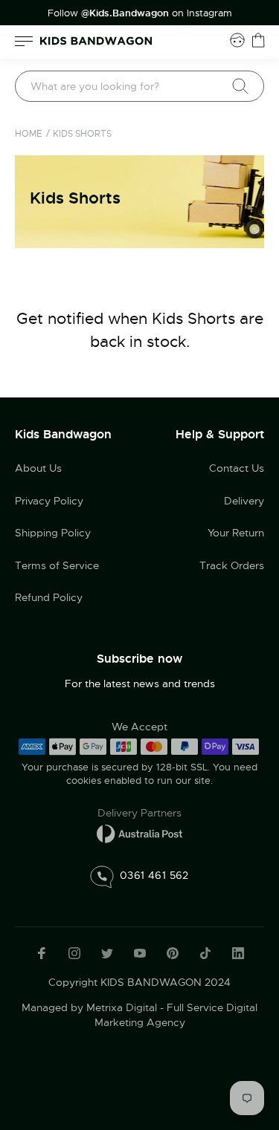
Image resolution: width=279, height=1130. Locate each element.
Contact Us (236, 468)
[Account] (237, 40)
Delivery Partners (139, 812)
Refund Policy (49, 597)
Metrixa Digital (121, 1007)
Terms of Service (57, 565)
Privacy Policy (49, 500)
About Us (38, 468)
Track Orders (231, 565)
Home (28, 134)
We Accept (139, 726)
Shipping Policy (53, 532)
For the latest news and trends (140, 683)
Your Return (236, 532)
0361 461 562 (154, 874)
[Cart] (258, 40)
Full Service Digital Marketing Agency (176, 1015)
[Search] (240, 86)
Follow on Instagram (140, 13)
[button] (238, 1029)
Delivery (244, 500)
